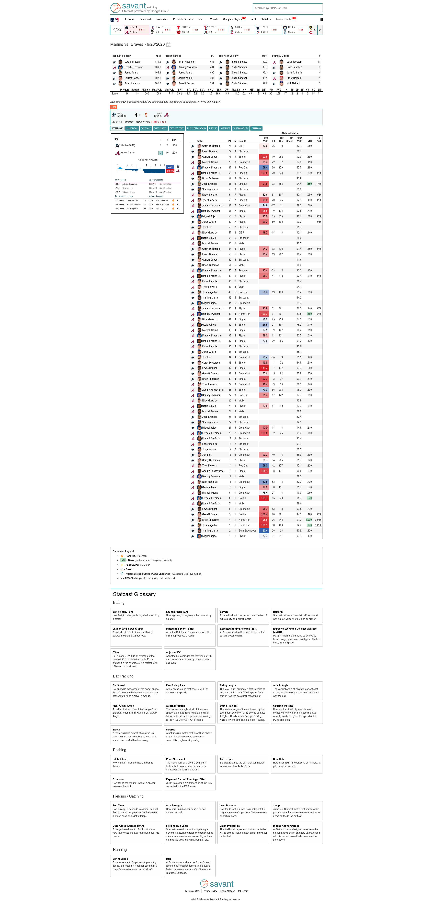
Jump (276, 805)
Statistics (266, 19)
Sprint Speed (120, 858)
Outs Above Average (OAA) (128, 825)
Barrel (131, 560)
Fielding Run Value (177, 825)
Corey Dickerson (211, 145)
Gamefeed (145, 19)
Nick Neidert (293, 83)
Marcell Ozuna (210, 162)
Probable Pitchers (183, 19)
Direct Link (117, 122)
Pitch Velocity (121, 759)
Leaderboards (286, 19)
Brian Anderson (132, 83)
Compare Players (232, 19)
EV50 (116, 652)
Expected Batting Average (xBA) (238, 628)
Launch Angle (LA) (177, 611)
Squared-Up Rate (283, 705)
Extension (118, 779)
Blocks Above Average (286, 825)
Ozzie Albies (209, 238)
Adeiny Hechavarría (213, 205)
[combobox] (288, 7)
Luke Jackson (294, 61)
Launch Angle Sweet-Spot (128, 628)
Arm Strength (174, 805)
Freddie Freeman (133, 67)
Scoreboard (162, 19)
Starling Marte (210, 189)
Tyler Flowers (209, 200)
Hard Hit (130, 555)
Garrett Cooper (132, 78)
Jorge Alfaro (209, 221)
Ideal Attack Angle (123, 705)
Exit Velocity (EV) (123, 611)
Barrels (224, 611)
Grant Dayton (294, 78)
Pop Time (118, 805)
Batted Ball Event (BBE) (180, 628)
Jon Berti (207, 227)
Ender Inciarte (210, 194)
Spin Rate (278, 759)
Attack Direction (175, 705)
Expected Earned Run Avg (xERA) (186, 779)
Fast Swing (132, 564)
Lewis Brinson (132, 61)
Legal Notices (228, 891)
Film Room (256, 128)
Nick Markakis (210, 232)
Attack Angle (280, 685)
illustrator (129, 19)
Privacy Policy (210, 891)
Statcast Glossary (134, 594)
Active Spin (226, 759)
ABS (253, 19)
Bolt (168, 858)
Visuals (214, 19)
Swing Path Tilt (228, 705)
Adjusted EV (173, 652)
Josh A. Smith (294, 72)
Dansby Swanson (187, 67)
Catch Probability (230, 825)
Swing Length (228, 685)
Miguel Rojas (209, 216)
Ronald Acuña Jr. (211, 173)
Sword (129, 569)
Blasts (116, 729)
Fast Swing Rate (175, 685)
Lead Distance (228, 805)
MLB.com (243, 891)
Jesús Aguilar (131, 72)
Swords (170, 729)
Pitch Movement (175, 759)
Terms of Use (192, 891)
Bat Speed (119, 685)
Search (201, 19)
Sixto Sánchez (239, 61)
